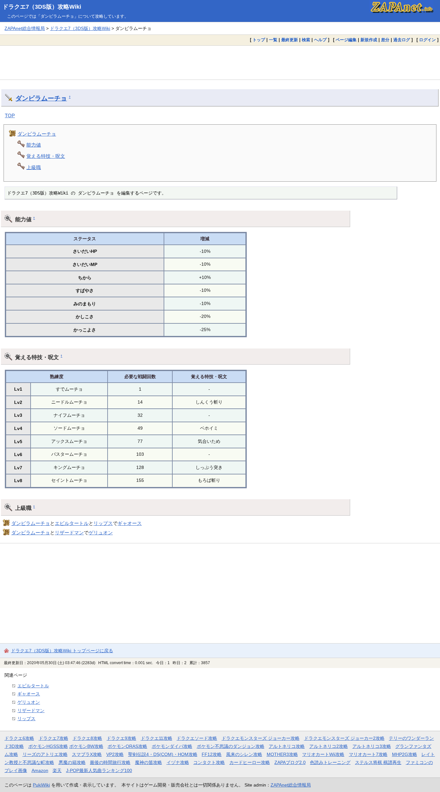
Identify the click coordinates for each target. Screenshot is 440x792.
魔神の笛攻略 (148, 762)
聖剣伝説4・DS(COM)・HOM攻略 (162, 754)
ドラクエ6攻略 (19, 738)
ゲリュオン (101, 532)
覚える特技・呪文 (45, 156)
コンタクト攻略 (209, 762)
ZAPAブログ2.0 (290, 762)
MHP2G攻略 (404, 754)
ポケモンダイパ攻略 (172, 746)
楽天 (57, 770)
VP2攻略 (115, 754)
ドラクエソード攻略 (197, 738)
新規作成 (368, 39)
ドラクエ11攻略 (156, 738)
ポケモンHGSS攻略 (48, 746)
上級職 (33, 167)
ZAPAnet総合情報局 (25, 28)
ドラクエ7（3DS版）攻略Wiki (42, 7)
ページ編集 (346, 39)
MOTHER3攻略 (282, 754)
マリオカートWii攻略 (323, 754)
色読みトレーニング (330, 762)
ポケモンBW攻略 (86, 746)
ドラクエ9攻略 (121, 738)
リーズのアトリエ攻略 (45, 754)
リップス (103, 523)
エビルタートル (72, 523)
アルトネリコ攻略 (287, 746)
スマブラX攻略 (87, 754)
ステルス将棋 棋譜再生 (378, 762)
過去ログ (401, 39)
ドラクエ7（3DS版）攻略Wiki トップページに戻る (62, 650)
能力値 (33, 145)
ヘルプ (320, 39)
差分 (385, 39)
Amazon (40, 770)
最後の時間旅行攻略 (110, 762)
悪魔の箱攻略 (72, 762)
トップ (259, 39)
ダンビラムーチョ (41, 98)
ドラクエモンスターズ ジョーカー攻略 (261, 738)
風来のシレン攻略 (244, 754)
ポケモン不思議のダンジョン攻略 (230, 746)
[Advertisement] (220, 62)
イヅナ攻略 (178, 762)
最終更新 (289, 39)
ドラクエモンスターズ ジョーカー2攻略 (344, 738)
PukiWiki (41, 784)
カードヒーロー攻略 (249, 762)
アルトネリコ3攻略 (371, 746)
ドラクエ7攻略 (53, 738)
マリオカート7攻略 (368, 754)
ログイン (427, 39)
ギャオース (130, 523)
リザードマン (69, 532)
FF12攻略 (212, 754)
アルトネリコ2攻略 (328, 746)
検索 (306, 39)
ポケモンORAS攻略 (127, 746)
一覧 (273, 39)
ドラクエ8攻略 (87, 738)
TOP (10, 115)
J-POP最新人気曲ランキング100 (99, 770)
